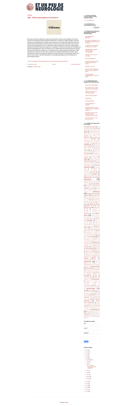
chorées (85, 165)
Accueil (53, 64)
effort (97, 188)
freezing (96, 198)
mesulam (92, 230)
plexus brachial (96, 268)
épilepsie (96, 192)
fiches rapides (97, 197)
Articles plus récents (32, 64)
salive (85, 286)
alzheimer (86, 137)
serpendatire (97, 290)
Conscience (86, 171)
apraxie (96, 146)
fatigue (92, 195)
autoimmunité (97, 148)
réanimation (86, 279)
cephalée (86, 161)
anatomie (93, 138)
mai (88, 370)
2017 (86, 381)
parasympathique (87, 259)
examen (86, 195)
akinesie (85, 132)
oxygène (96, 254)
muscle (87, 238)
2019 (86, 356)
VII (97, 314)
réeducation (88, 281)
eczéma (89, 188)
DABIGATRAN (86, 176)
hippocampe (94, 211)
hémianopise (94, 209)
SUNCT (88, 296)
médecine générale (93, 229)
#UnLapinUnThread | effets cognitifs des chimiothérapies (91, 88)
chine (97, 164)
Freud (85, 199)
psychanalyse (86, 276)
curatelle (85, 174)
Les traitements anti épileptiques (89, 37)
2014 (86, 387)
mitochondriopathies (88, 233)
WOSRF (98, 316)
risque (97, 285)
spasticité (86, 293)
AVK (39, 61)
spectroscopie (94, 293)
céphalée (92, 161)
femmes (98, 195)
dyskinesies (95, 185)
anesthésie (86, 140)
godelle (85, 202)
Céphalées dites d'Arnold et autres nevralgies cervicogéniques (91, 51)
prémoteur (90, 272)
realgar (96, 278)
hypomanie (97, 215)
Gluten (96, 201)
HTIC (92, 215)
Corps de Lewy (94, 171)
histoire (50, 61)
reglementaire (86, 282)
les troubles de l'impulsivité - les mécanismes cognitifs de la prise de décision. (92, 41)
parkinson (87, 262)
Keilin (96, 223)
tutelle (91, 313)
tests (97, 306)
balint (92, 151)
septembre (89, 359)
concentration (86, 170)
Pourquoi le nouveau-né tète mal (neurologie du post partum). (91, 62)
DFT (97, 180)
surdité (92, 296)
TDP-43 (91, 305)
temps (85, 306)
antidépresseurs (94, 143)
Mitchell (95, 232)
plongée (86, 269)
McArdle (92, 227)
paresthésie (95, 259)
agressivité (96, 131)
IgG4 (91, 218)
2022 (86, 350)
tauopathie (86, 305)
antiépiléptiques (87, 144)
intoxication (86, 221)
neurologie (86, 243)
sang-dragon (90, 286)
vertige (92, 314)
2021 (86, 352)
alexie (93, 134)
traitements (65, 61)
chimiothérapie (92, 164)
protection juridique (92, 273)
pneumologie (92, 269)
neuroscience (89, 248)
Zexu (86, 317)
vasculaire (86, 314)
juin (88, 363)
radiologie (91, 278)
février (88, 376)
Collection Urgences (89, 100)
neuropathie (86, 246)
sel (99, 286)
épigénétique (86, 191)
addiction (96, 129)
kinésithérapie (86, 224)
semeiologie (90, 288)
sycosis (97, 296)
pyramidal (86, 278)
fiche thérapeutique (89, 197)
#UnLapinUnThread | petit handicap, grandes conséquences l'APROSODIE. (91, 114)
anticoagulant (34, 61)
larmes (92, 224)
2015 (86, 385)
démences (87, 179)
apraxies (85, 147)
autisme (90, 148)
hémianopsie (86, 210)
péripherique (86, 264)
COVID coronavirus (93, 173)
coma (85, 168)
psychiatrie (94, 276)
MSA (99, 236)
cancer (91, 154)
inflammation (97, 218)
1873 (97, 128)
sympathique (86, 297)
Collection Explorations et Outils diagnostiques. (91, 92)
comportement (94, 168)
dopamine (91, 184)
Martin (90, 226)
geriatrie (96, 199)
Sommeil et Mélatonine (90, 58)
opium (91, 252)
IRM (91, 221)
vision (90, 316)
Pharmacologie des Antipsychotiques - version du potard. (92, 75)
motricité (85, 236)
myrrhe (85, 241)
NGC (97, 249)
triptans (85, 313)
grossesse (93, 202)
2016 (86, 383)
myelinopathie (86, 239)
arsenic (96, 147)
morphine (91, 235)
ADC (92, 129)
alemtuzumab (86, 134)
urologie (96, 313)
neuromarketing (94, 243)
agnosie (85, 131)
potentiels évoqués (94, 270)
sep (85, 290)
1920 (29, 61)
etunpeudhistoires (44, 61)
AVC (87, 150)
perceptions (94, 263)
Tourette (96, 308)
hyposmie (88, 217)
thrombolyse (86, 308)
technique (96, 305)
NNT (85, 251)
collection (96, 167)
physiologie (88, 268)
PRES (95, 272)
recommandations (96, 279)
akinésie (91, 132)
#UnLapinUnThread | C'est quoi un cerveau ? (91, 118)
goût (89, 202)
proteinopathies (87, 275)
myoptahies (95, 239)
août (88, 361)
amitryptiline (95, 137)
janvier (88, 378)
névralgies (93, 249)
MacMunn (86, 226)
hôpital (92, 213)
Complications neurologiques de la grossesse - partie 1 (91, 46)
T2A (93, 303)
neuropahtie (94, 245)
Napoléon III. (95, 241)
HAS (87, 209)
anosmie (98, 140)
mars (88, 374)
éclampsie (96, 187)
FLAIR (92, 198)
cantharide (86, 156)
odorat (98, 251)
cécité (97, 159)
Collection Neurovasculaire (91, 95)
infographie (89, 220)
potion (85, 272)
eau (91, 187)
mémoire (86, 230)
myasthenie (94, 238)
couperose (86, 173)
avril (88, 372)
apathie (85, 146)
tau (97, 303)
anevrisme (92, 140)
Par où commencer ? (89, 20)
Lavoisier (96, 224)
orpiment (90, 254)
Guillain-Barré (97, 207)
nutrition (89, 251)
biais (94, 153)
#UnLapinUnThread (89, 127)
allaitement (94, 135)
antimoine (96, 144)
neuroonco (86, 245)
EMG (90, 189)
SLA (90, 291)
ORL (85, 254)
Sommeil (96, 291)
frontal (89, 199)
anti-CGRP (96, 141)
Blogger (66, 402)
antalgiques (88, 141)
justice (90, 223)
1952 (88, 129)
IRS (95, 221)
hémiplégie (86, 211)
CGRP (97, 162)
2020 (86, 354)
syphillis (85, 299)
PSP (96, 275)
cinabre (90, 165)
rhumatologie (86, 285)
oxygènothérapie (87, 255)
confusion (95, 170)
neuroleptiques (94, 242)
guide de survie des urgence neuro (92, 206)
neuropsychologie (96, 246)
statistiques (91, 294)
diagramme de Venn (88, 182)
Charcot (85, 164)
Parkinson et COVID (89, 66)
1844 (89, 128)
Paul (97, 261)
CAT (93, 158)
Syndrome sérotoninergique (91, 85)
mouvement (92, 236)
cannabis (96, 154)
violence (85, 316)
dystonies (86, 187)
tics (92, 308)
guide (86, 204)
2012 (86, 391)
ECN (85, 188)
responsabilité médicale (90, 283)
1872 (93, 128)
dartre (93, 176)
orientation (96, 252)
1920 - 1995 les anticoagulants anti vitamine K (42, 18)
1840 (86, 128)
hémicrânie (95, 210)
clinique (96, 165)
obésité (93, 251)
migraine (98, 230)
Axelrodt (96, 150)
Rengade (95, 282)
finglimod (87, 198)
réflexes (95, 281)
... (27, 59)
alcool (97, 132)
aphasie (90, 146)
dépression (86, 180)
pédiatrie (85, 263)
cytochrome (94, 174)
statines (85, 294)
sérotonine (91, 290)
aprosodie (91, 147)
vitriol (94, 316)
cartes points (93, 156)
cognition (87, 167)
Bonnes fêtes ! (88, 98)
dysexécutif (89, 185)
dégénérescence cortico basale (91, 177)
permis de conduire (94, 264)
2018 (86, 358)
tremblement (90, 311)
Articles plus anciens (75, 64)
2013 (86, 389)
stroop (97, 294)
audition (85, 148)
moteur (96, 235)
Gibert (91, 201)
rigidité (92, 285)
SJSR (86, 291)
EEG (93, 188)
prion (98, 272)
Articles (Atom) (37, 66)
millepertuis (88, 232)
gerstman (86, 201)
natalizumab (86, 242)
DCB (97, 176)
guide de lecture (95, 204)
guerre (98, 202)
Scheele (95, 286)
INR (54, 61)
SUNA (85, 296)
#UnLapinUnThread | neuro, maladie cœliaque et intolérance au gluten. (92, 109)
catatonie (92, 159)
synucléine (95, 297)
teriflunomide (91, 306)
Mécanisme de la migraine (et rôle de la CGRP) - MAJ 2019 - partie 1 (92, 70)
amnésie (85, 138)
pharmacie (86, 266)
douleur (97, 184)
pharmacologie (58, 61)
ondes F (86, 252)
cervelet (92, 162)
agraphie (91, 131)
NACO (89, 241)
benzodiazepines (87, 153)
